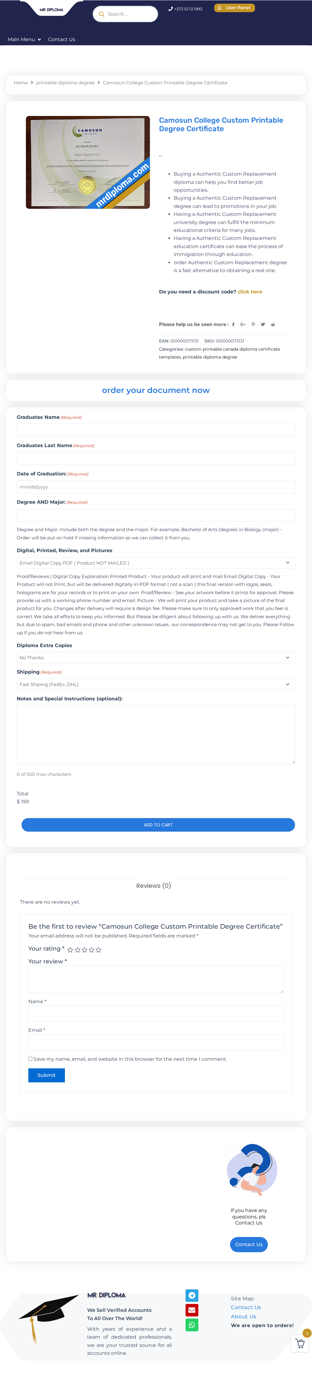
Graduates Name (49, 417)
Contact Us (246, 1307)
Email (36, 1030)
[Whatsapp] (192, 1325)
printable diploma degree (65, 83)
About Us (243, 1316)
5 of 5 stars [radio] (98, 950)
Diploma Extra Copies (44, 645)
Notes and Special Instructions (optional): (69, 699)
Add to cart (158, 825)
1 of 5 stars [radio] (70, 950)
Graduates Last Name (55, 445)
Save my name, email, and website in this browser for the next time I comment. (130, 1059)
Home (21, 83)
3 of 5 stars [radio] (84, 950)
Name (37, 1001)
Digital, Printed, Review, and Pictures (64, 550)
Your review (47, 961)
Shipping (39, 672)
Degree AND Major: (52, 502)
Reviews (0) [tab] (153, 885)
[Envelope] (192, 1310)
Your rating (46, 948)
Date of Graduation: (52, 474)
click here (250, 292)
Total (22, 794)
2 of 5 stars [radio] (77, 950)
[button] (25, 39)
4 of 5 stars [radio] (91, 950)
